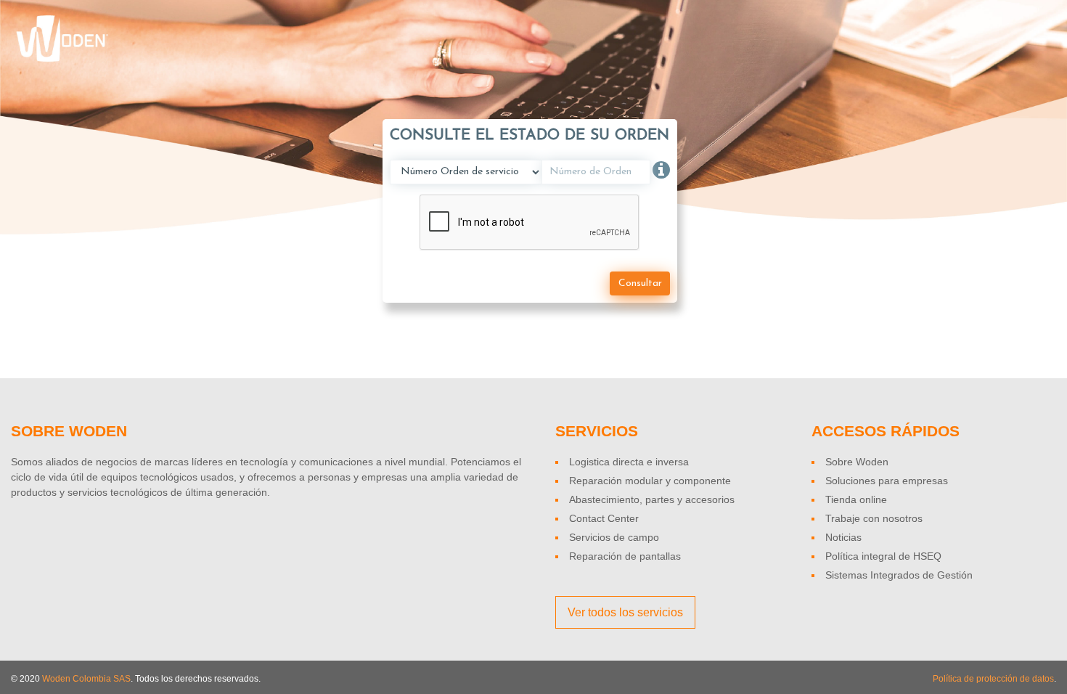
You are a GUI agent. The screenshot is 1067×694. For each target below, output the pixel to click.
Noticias (843, 537)
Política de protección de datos (993, 679)
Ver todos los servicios (625, 612)
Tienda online (856, 499)
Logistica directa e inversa (629, 462)
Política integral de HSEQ (883, 556)
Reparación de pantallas (625, 556)
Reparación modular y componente (650, 480)
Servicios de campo (614, 537)
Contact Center (604, 518)
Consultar (640, 283)
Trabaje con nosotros (874, 518)
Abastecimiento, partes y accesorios (652, 499)
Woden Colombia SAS (86, 679)
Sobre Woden (856, 462)
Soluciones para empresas (886, 480)
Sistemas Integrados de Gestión (899, 575)
